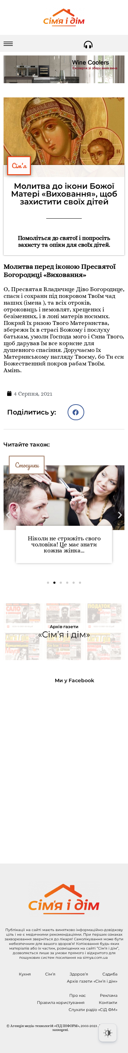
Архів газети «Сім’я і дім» (92, 981)
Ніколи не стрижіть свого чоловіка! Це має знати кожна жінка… (64, 544)
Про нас (77, 995)
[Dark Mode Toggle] (107, 1032)
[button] (76, 412)
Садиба (109, 974)
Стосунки (26, 465)
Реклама (108, 995)
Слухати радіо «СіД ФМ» (93, 1009)
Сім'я (19, 166)
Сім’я (50, 974)
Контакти (108, 1002)
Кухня (25, 974)
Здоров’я (79, 974)
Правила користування (61, 1002)
